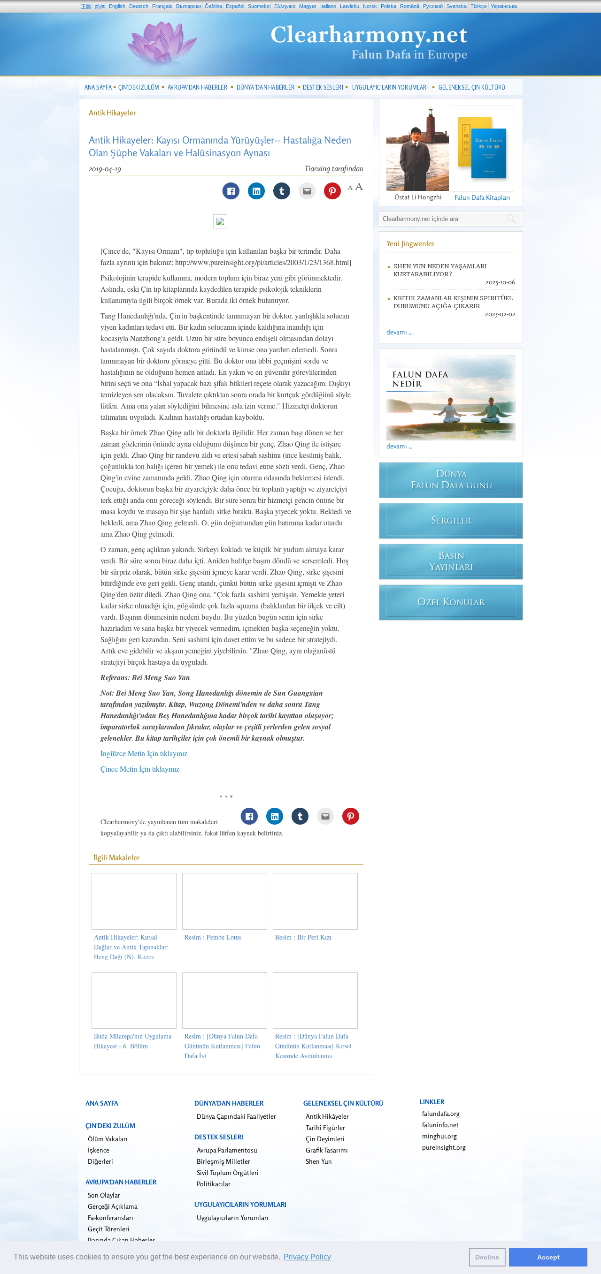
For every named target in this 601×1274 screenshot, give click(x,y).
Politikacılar (214, 1184)
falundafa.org (441, 1113)
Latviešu (349, 6)
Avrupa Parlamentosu (227, 1150)
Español (235, 6)
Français (162, 6)
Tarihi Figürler (325, 1127)
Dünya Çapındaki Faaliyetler (236, 1116)
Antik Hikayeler (112, 112)
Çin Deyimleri (325, 1139)
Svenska (457, 6)
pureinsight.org (444, 1147)
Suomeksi (259, 6)
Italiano (328, 6)
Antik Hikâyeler (327, 1116)
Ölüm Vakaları (108, 1139)
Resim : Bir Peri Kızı (303, 937)
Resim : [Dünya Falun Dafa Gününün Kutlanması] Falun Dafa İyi (222, 1045)
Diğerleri (100, 1161)
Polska (388, 6)
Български (188, 6)
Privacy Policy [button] (307, 1257)
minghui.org (439, 1136)
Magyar (307, 6)
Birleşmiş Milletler (223, 1161)
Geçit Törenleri (109, 1229)
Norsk (370, 6)
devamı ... (399, 332)
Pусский (433, 6)
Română (409, 6)
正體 (86, 6)
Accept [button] (548, 1257)
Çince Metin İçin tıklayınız (139, 769)
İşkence (98, 1150)
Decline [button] (487, 1257)
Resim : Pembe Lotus (213, 937)
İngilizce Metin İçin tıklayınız (143, 753)
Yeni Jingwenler (410, 243)
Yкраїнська (504, 6)
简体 (100, 6)
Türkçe (478, 6)
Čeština (213, 6)
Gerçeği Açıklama (113, 1206)
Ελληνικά (284, 6)
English (117, 6)
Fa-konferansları (110, 1217)
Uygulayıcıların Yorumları (233, 1217)
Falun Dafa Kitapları (482, 197)
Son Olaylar (104, 1195)
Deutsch (138, 6)
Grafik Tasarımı (327, 1150)
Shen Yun (319, 1161)
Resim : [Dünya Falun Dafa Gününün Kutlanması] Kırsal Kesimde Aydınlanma (313, 1045)
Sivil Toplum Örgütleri (228, 1172)
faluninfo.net (440, 1125)
